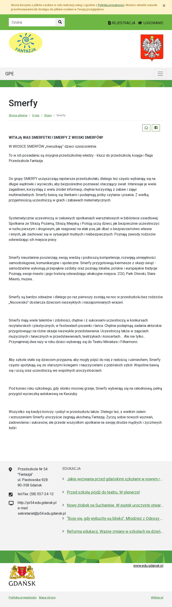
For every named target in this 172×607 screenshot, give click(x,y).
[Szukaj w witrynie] (60, 22)
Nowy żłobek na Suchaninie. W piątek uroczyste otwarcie (115, 505)
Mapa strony (47, 597)
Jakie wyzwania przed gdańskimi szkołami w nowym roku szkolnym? (115, 479)
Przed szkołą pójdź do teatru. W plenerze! (103, 492)
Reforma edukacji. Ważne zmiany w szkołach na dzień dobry (115, 531)
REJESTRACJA (123, 23)
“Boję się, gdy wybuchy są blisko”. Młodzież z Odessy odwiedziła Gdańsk (115, 518)
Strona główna (18, 115)
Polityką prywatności (111, 5)
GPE (9, 73)
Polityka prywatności (23, 597)
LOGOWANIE (152, 23)
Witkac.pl (157, 597)
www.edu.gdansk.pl (148, 566)
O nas (35, 115)
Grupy (48, 115)
